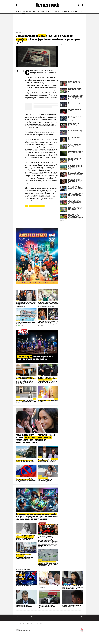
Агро (51, 11)
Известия (81, 623)
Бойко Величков (40, 206)
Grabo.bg (76, 616)
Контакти (33, 623)
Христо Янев (32, 206)
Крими (43, 11)
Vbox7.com (21, 616)
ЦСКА (26, 206)
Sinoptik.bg (18, 619)
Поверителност (71, 623)
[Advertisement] (37, 218)
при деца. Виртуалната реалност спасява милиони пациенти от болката (37, 516)
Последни (18, 11)
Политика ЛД (77, 623)
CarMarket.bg (52, 616)
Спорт (23, 11)
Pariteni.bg (46, 616)
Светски (70, 11)
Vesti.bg (30, 616)
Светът (34, 11)
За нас (17, 623)
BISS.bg (57, 616)
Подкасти (56, 11)
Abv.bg (17, 616)
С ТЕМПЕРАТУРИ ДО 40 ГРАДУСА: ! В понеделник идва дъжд (48, 400)
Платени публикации (26, 623)
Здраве (38, 11)
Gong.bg (26, 616)
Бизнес (48, 11)
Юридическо (63, 11)
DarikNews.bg (36, 616)
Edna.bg (80, 616)
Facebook (37, 623)
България (28, 11)
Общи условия (28, 630)
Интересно (76, 11)
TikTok (41, 623)
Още (81, 11)
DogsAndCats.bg (63, 616)
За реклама (20, 623)
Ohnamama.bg (71, 616)
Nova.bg (41, 616)
